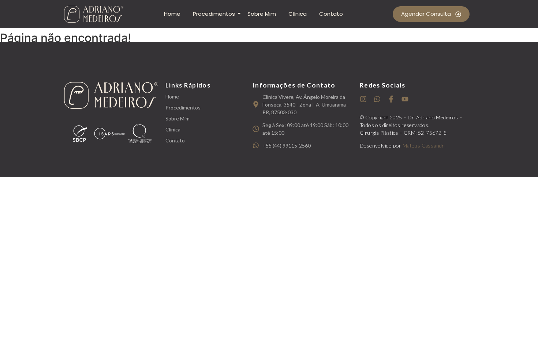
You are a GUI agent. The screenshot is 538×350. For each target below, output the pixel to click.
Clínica (297, 14)
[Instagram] (363, 99)
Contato (331, 14)
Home (172, 14)
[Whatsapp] (377, 99)
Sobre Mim (261, 14)
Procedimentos (214, 14)
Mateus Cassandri (424, 145)
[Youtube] (404, 99)
